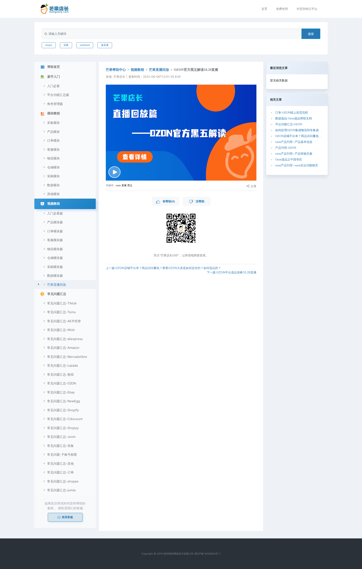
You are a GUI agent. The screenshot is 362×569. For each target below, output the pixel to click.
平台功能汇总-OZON (288, 124)
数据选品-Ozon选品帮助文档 (293, 118)
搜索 (311, 34)
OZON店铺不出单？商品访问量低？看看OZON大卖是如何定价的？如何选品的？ (298, 136)
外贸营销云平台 (307, 8)
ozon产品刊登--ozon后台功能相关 (296, 165)
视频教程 (137, 69)
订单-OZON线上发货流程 (291, 112)
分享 (253, 186)
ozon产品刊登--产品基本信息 (293, 142)
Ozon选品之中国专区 (288, 159)
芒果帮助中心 (116, 69)
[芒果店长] (54, 9)
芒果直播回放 (159, 69)
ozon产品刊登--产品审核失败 (293, 153)
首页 (264, 8)
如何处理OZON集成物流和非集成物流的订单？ (298, 130)
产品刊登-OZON (285, 147)
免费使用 (282, 8)
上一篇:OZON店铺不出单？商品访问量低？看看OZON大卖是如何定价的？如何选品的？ (163, 268)
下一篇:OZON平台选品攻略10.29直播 (231, 272)
